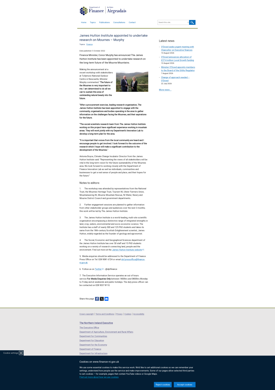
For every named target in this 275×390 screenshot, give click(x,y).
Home (83, 22)
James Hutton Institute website (128, 249)
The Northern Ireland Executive (96, 323)
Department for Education (91, 340)
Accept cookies (184, 384)
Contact (132, 22)
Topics (93, 22)
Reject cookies (163, 384)
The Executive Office (89, 327)
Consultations (119, 22)
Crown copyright (86, 314)
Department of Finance (90, 349)
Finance (89, 44)
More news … (165, 89)
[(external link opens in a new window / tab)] (97, 299)
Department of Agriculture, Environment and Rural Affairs (106, 332)
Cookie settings (10, 353)
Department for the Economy (93, 345)
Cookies (127, 314)
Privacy (119, 314)
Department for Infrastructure (93, 353)
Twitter (99, 269)
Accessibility (138, 314)
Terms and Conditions (104, 314)
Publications (104, 22)
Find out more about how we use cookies (99, 377)
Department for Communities (93, 336)
